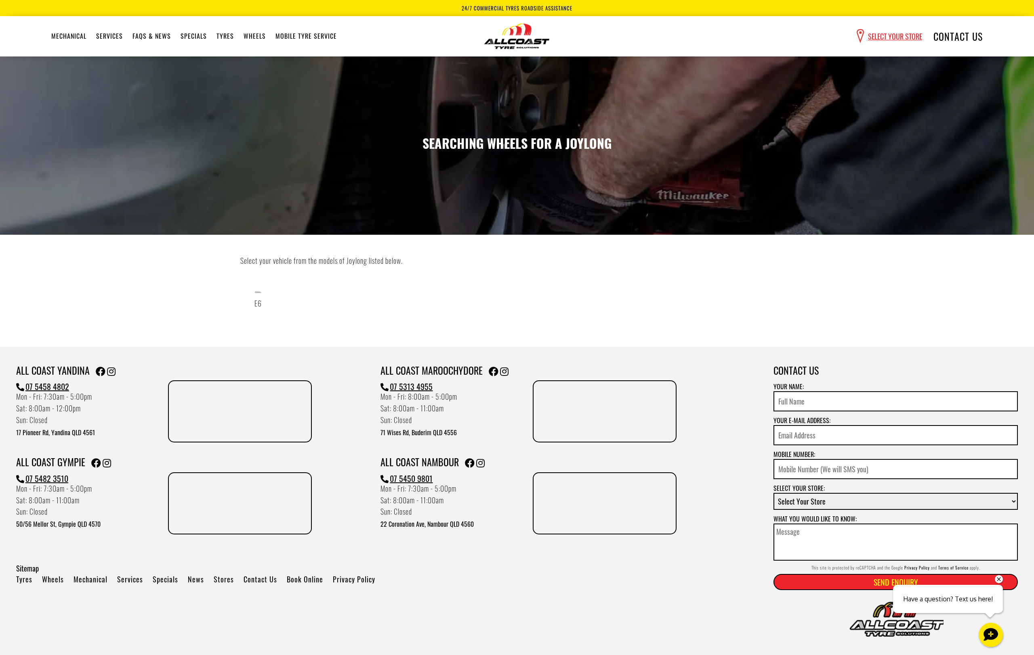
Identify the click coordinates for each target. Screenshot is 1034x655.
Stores (224, 579)
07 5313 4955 (411, 386)
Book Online (305, 579)
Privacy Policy (354, 579)
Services (109, 36)
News (196, 579)
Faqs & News (151, 36)
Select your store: (799, 488)
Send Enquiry (896, 582)
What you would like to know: (815, 519)
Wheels (255, 36)
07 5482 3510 (46, 478)
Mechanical (68, 36)
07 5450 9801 (411, 478)
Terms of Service (953, 568)
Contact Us (958, 36)
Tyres (225, 36)
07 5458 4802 (47, 386)
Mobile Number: (794, 454)
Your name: (788, 386)
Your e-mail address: (801, 420)
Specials (194, 36)
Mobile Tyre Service (306, 36)
